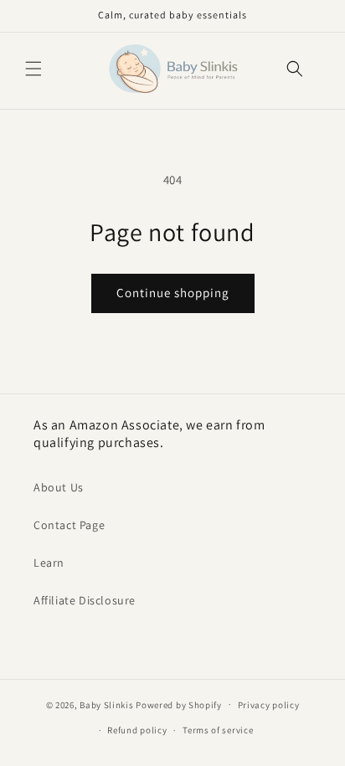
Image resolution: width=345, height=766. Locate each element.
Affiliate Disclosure (84, 600)
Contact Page (69, 524)
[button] (33, 68)
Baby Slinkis (106, 704)
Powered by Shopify (179, 704)
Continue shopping (172, 293)
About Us (58, 487)
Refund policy (137, 730)
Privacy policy (269, 705)
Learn (48, 562)
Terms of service (218, 730)
